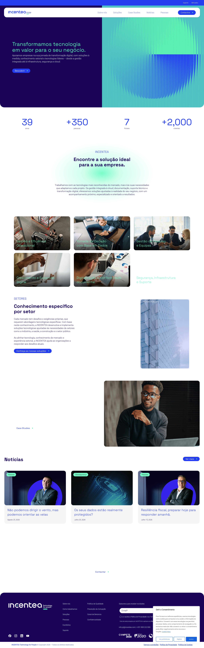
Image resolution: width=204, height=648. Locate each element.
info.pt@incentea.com (127, 627)
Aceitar (191, 639)
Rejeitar (179, 639)
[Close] (197, 608)
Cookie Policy (166, 631)
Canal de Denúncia (94, 614)
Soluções (66, 614)
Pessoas (66, 620)
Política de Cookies (185, 645)
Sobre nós (66, 604)
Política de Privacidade (138, 617)
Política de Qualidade (95, 604)
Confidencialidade (94, 620)
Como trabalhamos (70, 609)
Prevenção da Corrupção (96, 609)
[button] (187, 12)
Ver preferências (164, 639)
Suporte (65, 630)
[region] (176, 625)
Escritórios (67, 625)
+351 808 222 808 (144, 627)
